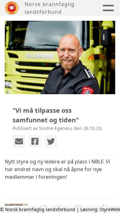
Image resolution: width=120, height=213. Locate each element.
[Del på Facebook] (34, 141)
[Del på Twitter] (50, 141)
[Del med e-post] (18, 141)
